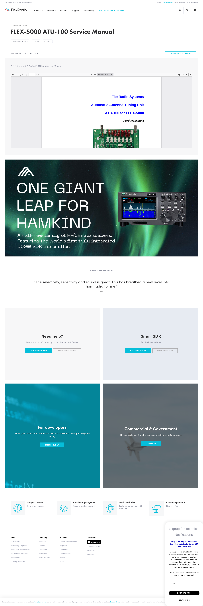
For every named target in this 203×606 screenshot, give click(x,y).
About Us (63, 10)
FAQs (188, 2)
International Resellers (19, 553)
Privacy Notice (115, 602)
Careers (158, 2)
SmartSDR (91, 550)
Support (75, 10)
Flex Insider (194, 2)
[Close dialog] (200, 525)
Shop (13, 537)
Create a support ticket (68, 541)
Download (94, 542)
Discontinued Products (20, 41)
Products (37, 10)
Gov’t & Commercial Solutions (111, 10)
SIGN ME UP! (184, 593)
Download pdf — (180, 53)
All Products (15, 541)
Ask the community (38, 351)
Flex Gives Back (44, 557)
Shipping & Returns (18, 561)
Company (43, 537)
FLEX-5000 (36, 41)
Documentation (167, 2)
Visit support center (67, 351)
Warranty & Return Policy (20, 549)
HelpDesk (182, 2)
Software (50, 10)
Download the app (94, 546)
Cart (194, 10)
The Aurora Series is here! (18, 2)
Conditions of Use (40, 602)
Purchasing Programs (19, 545)
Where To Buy (16, 557)
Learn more (151, 443)
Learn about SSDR (165, 351)
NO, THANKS (184, 600)
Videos (176, 2)
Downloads (91, 537)
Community (89, 10)
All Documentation (20, 25)
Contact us (43, 549)
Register (187, 10)
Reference (47, 41)
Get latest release (138, 351)
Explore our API (52, 445)
